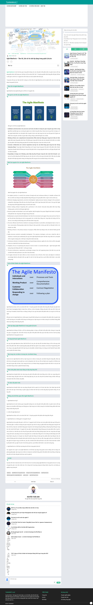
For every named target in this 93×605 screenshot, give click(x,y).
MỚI (67, 49)
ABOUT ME (43, 6)
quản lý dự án (25, 475)
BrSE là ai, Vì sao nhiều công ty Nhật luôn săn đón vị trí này (25, 507)
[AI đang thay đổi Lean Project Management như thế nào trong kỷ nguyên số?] (8, 514)
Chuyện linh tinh (73, 74)
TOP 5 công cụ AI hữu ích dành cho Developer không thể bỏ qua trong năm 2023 (29, 553)
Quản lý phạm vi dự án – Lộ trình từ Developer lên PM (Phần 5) (25, 536)
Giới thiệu (44, 599)
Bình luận (33, 481)
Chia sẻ (52, 481)
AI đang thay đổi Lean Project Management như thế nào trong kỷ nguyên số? (29, 512)
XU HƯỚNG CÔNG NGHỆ (34, 6)
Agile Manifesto (10, 72)
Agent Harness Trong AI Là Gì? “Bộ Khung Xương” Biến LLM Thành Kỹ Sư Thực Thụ (78, 55)
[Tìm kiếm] (83, 2)
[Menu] (86, 2)
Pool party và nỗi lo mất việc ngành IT (20, 517)
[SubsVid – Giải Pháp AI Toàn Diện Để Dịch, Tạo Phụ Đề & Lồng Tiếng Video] (66, 63)
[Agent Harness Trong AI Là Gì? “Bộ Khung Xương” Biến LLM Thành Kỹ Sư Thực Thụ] (66, 55)
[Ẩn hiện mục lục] (58, 65)
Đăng (59, 582)
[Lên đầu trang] (91, 603)
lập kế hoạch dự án (45, 472)
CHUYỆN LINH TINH (23, 6)
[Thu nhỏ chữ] (8, 61)
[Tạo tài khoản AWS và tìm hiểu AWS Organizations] (8, 528)
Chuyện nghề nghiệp (74, 89)
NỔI (83, 49)
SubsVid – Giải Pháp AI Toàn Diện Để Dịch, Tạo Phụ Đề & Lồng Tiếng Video (78, 63)
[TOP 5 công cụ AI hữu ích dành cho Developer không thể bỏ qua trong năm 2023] (8, 564)
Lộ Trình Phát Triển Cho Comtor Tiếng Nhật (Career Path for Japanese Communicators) (31, 522)
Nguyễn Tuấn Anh (33, 497)
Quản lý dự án (81, 89)
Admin (10, 55)
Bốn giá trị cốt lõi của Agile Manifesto (33, 472)
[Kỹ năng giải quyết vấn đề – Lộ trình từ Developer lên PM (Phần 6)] (8, 533)
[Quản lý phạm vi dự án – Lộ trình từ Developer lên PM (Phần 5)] (8, 544)
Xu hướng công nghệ (74, 58)
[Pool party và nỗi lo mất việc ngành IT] (8, 519)
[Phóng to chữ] (11, 61)
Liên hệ (43, 597)
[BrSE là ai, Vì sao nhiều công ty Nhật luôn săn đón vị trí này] (8, 509)
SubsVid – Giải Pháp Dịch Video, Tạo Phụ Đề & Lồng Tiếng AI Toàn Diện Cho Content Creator (77, 71)
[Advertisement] (46, 16)
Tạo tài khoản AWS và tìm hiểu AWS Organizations (22, 527)
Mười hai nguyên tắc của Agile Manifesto (14, 475)
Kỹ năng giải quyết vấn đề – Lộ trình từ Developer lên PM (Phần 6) (26, 532)
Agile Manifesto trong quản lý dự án (18, 472)
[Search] (86, 30)
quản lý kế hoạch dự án (34, 475)
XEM (75, 49)
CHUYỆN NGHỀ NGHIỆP (11, 6)
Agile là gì (9, 472)
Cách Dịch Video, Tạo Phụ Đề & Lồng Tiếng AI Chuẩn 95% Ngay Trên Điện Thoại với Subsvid (77, 79)
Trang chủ (44, 595)
